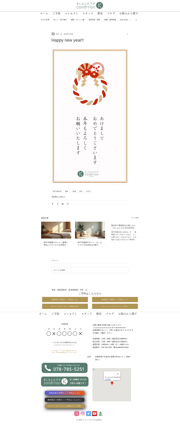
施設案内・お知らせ (58, 196)
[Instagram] (82, 413)
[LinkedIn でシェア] (63, 204)
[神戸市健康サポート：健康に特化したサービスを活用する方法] (56, 230)
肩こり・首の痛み (60, 20)
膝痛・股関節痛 (110, 20)
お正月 (88, 191)
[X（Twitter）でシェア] (58, 204)
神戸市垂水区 (57, 191)
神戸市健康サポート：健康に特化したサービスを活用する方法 (56, 243)
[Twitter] (88, 413)
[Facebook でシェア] (52, 204)
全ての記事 (45, 20)
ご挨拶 (74, 191)
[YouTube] (94, 413)
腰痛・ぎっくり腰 (77, 20)
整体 (66, 191)
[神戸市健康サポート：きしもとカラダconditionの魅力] (90, 230)
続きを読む (124, 20)
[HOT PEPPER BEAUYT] (76, 413)
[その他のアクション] (127, 34)
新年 (80, 191)
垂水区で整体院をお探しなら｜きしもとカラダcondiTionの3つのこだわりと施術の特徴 (123, 226)
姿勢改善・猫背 (94, 20)
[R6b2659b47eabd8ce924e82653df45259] (100, 413)
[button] (136, 20)
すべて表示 (135, 218)
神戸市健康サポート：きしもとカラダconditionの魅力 (90, 243)
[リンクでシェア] (68, 204)
